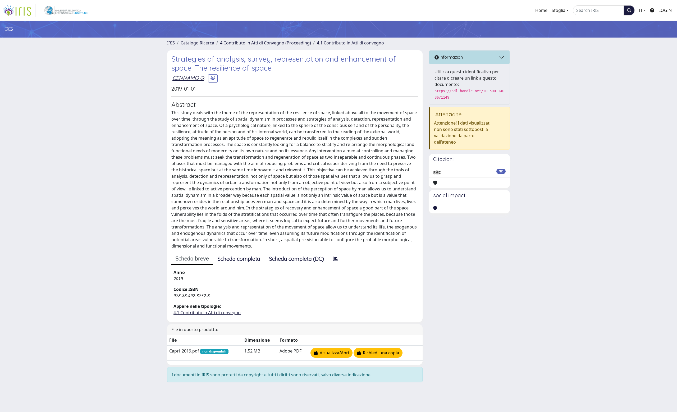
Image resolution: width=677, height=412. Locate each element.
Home (541, 10)
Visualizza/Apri (333, 353)
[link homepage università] (66, 10)
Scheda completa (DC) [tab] (296, 258)
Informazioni (451, 57)
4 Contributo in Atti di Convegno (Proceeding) (265, 43)
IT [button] (641, 10)
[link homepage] (19, 10)
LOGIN (665, 10)
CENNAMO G (188, 78)
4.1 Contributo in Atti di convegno (350, 43)
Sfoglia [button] (558, 10)
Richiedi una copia (380, 353)
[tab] (335, 258)
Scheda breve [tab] (192, 258)
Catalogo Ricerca (197, 43)
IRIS (171, 43)
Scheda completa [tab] (239, 258)
